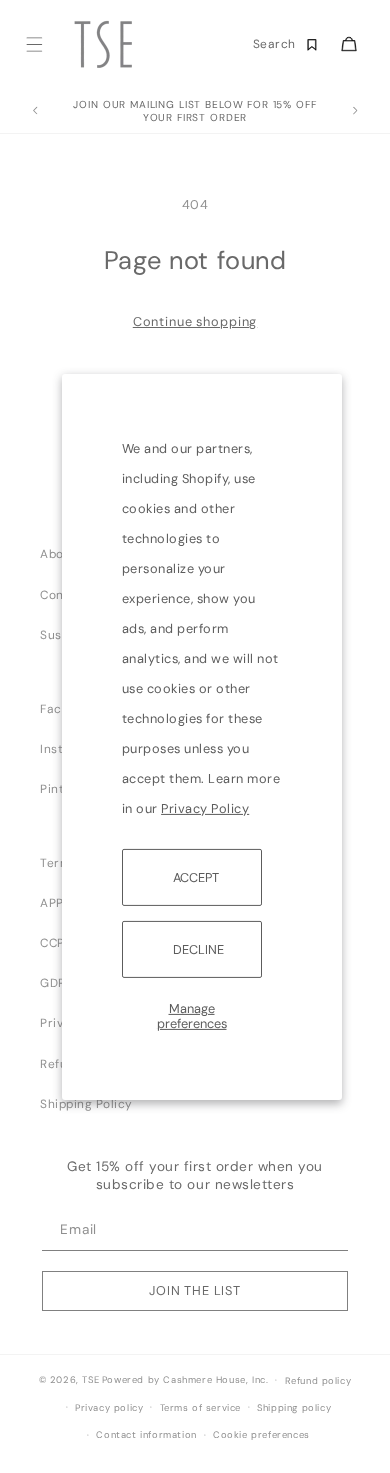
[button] (33, 44)
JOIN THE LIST (195, 1290)
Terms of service (201, 1408)
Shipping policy (294, 1408)
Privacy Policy (205, 807)
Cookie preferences (261, 1435)
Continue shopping (195, 321)
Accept (196, 876)
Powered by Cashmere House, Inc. (185, 1380)
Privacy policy (109, 1408)
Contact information (146, 1435)
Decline (198, 949)
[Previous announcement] (35, 111)
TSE (90, 1380)
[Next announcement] (355, 111)
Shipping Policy (86, 1104)
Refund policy (318, 1381)
